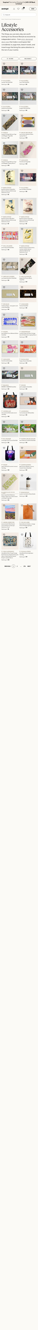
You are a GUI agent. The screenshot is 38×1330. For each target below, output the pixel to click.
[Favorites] (18, 9)
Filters (11, 58)
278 (25, 566)
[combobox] (19, 15)
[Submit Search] (4, 15)
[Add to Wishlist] (4, 64)
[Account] (14, 9)
